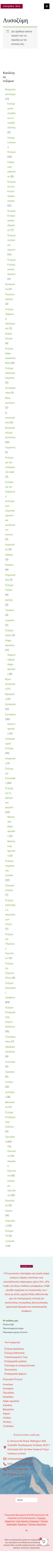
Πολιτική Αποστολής (37, 1524)
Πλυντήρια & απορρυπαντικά (19, 1365)
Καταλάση (8, 1396)
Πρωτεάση (8, 1392)
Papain (6, 1413)
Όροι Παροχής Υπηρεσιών (27, 1521)
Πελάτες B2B (8, 1324)
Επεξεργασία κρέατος (15, 1361)
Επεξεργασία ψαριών (15, 1373)
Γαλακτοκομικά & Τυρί (15, 1357)
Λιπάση (7, 1417)
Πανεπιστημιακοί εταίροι (13, 1328)
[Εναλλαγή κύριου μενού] (46, 6)
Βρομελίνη (8, 1409)
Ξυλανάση (8, 1426)
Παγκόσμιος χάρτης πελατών (15, 1332)
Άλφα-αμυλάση (11, 1401)
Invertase (8, 1384)
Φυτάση (7, 1422)
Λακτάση (7, 1405)
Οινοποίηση (10, 1369)
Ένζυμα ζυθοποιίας (14, 1353)
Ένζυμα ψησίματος (14, 1348)
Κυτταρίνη (8, 1388)
